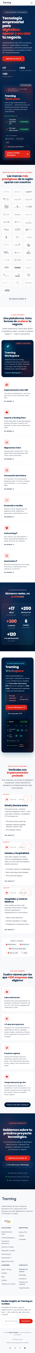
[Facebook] (20, 1348)
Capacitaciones (24, 1288)
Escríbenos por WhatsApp (18, 1165)
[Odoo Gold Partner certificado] (7, 1221)
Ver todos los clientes (16, 299)
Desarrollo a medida (8, 1250)
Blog (2, 1277)
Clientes (4, 1273)
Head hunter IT (6, 1258)
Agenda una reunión (16, 1158)
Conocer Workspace (15, 707)
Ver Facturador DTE (15, 713)
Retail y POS (23, 1232)
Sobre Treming (6, 1269)
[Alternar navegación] (32, 3)
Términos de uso (17, 1339)
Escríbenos (22, 1279)
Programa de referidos (23, 1283)
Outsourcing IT (6, 1254)
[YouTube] (25, 1348)
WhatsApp (22, 1275)
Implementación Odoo (6, 1233)
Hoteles (21, 1236)
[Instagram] (15, 1348)
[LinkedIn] (10, 1348)
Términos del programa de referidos (18, 1342)
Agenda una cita (12, 59)
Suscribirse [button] (26, 1321)
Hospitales (22, 1239)
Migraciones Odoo (7, 1261)
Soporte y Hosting (7, 1247)
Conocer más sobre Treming (17, 1105)
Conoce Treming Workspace (13, 154)
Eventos (4, 1280)
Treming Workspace (8, 1238)
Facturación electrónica (5, 1242)
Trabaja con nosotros (8, 1284)
